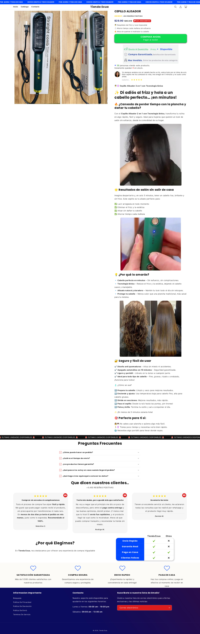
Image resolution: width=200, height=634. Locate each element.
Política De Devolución (22, 606)
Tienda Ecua (103, 630)
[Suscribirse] (169, 607)
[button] (175, 6)
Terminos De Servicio (21, 614)
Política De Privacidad (22, 602)
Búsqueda (17, 598)
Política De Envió (20, 610)
